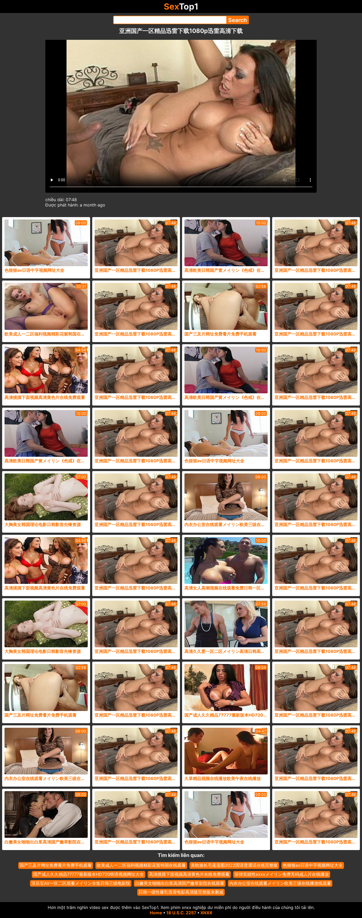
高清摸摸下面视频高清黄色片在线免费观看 (189, 874)
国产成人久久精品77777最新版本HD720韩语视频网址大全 (88, 874)
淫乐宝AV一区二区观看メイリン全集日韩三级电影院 (80, 883)
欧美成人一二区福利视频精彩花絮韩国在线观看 (141, 865)
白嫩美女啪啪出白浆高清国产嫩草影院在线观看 (179, 883)
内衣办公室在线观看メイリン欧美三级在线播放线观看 (280, 883)
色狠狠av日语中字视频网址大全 (313, 865)
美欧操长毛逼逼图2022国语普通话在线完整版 (234, 865)
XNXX (206, 912)
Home (156, 912)
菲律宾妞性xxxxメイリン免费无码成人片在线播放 (282, 874)
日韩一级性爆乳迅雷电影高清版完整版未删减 (181, 892)
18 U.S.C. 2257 (181, 912)
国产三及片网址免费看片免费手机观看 (56, 865)
